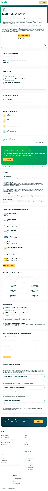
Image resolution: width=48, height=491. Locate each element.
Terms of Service (4, 462)
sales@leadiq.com (18, 483)
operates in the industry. (14, 396)
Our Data (26, 449)
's (18, 383)
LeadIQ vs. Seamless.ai (29, 467)
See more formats (6, 357)
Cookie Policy (4, 460)
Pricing (25, 435)
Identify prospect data (5, 435)
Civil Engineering (18, 396)
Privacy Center (27, 451)
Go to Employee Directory (40, 142)
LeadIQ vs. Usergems (28, 469)
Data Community (28, 446)
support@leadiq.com (19, 481)
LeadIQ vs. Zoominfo (28, 458)
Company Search (28, 439)
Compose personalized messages (8, 439)
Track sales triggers (5, 437)
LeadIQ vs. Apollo (28, 460)
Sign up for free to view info (24, 35)
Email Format (21, 38)
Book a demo (38, 422)
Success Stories (4, 444)
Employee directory (22, 42)
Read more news (41, 87)
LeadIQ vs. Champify (28, 471)
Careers (26, 444)
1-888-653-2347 (18, 478)
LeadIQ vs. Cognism (28, 465)
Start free (43, 2)
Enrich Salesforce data (5, 442)
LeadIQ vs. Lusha (28, 462)
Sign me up (8, 159)
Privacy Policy (4, 458)
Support (26, 442)
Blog (25, 437)
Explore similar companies (8, 265)
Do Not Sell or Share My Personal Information (10, 465)
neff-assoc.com (9, 58)
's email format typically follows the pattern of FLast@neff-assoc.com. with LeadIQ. (22, 408)
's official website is (19, 377)
